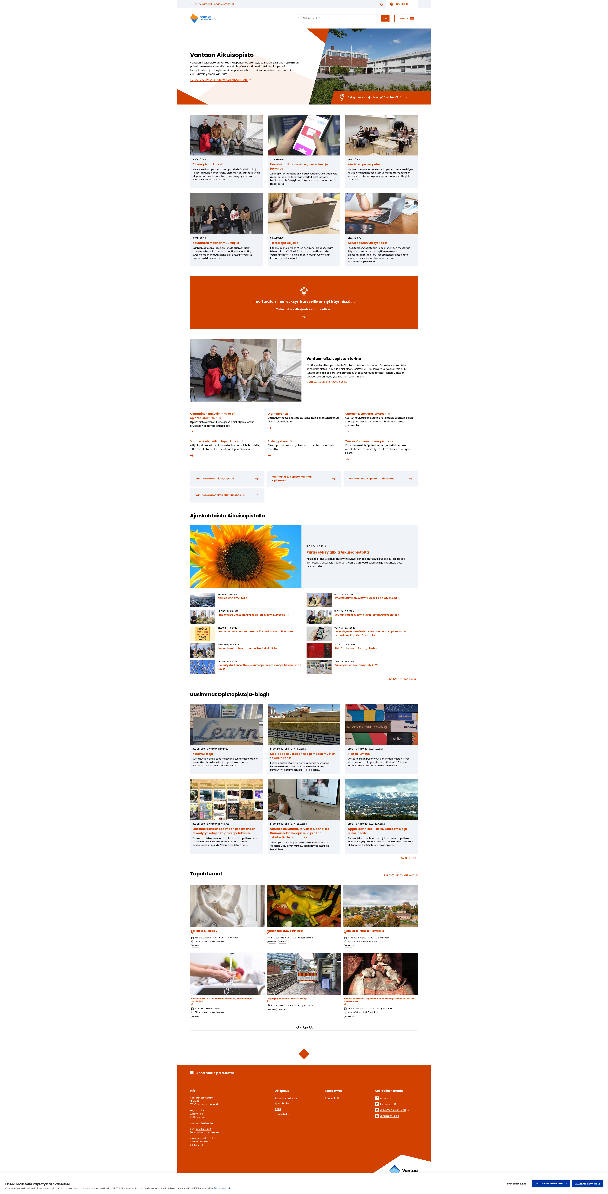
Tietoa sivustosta (222, 1188)
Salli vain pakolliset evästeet (551, 1183)
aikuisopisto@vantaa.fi (203, 1123)
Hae (385, 18)
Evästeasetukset (517, 1183)
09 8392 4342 (203, 1129)
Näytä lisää (304, 1027)
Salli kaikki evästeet (587, 1183)
